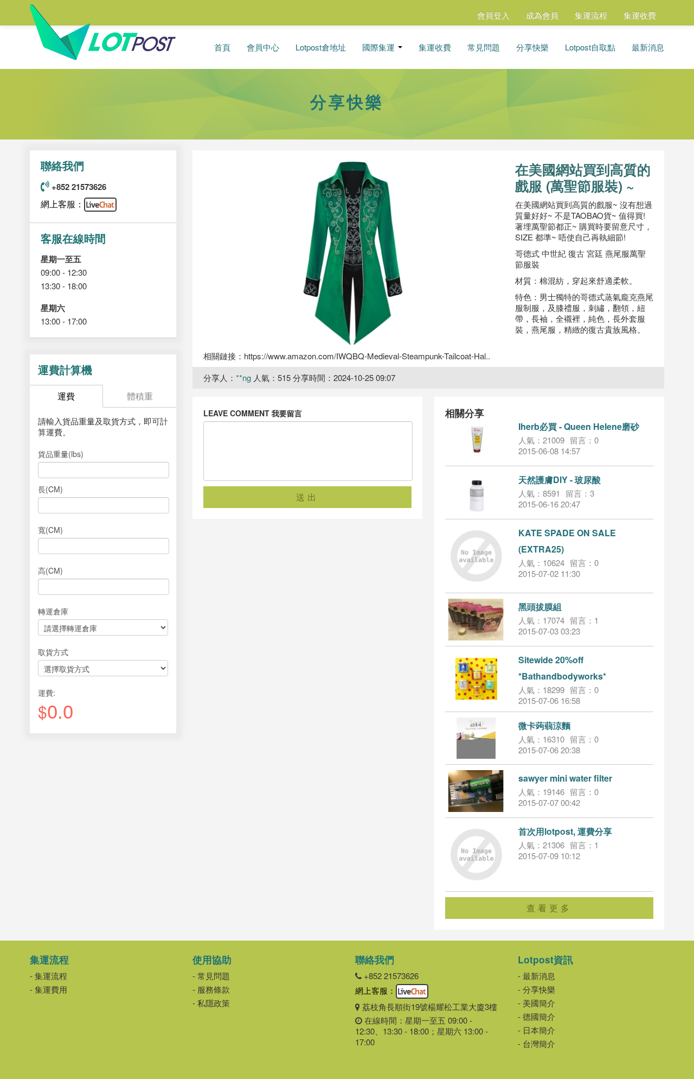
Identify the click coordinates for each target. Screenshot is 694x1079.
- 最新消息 (536, 975)
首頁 (222, 47)
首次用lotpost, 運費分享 (565, 831)
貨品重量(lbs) (60, 453)
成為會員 (542, 15)
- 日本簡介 (536, 1030)
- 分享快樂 (536, 989)
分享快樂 (532, 47)
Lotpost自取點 (590, 47)
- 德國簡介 (536, 1016)
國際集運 (379, 47)
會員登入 (493, 15)
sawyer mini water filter (565, 778)
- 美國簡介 (536, 1002)
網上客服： (62, 204)
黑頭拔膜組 (540, 606)
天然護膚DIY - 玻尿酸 (559, 479)
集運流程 (591, 15)
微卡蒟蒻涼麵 (544, 725)
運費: (46, 692)
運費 (66, 396)
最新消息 (648, 47)
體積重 (140, 396)
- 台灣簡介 (536, 1043)
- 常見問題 (211, 975)
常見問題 (483, 47)
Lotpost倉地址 (320, 47)
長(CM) (50, 489)
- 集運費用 (48, 989)
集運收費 (640, 15)
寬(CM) (50, 529)
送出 (307, 497)
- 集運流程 (48, 975)
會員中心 (263, 47)
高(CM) (50, 570)
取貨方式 (53, 651)
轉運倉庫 (53, 611)
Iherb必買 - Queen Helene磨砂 (578, 426)
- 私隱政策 (211, 1002)
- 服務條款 (211, 989)
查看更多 (549, 908)
